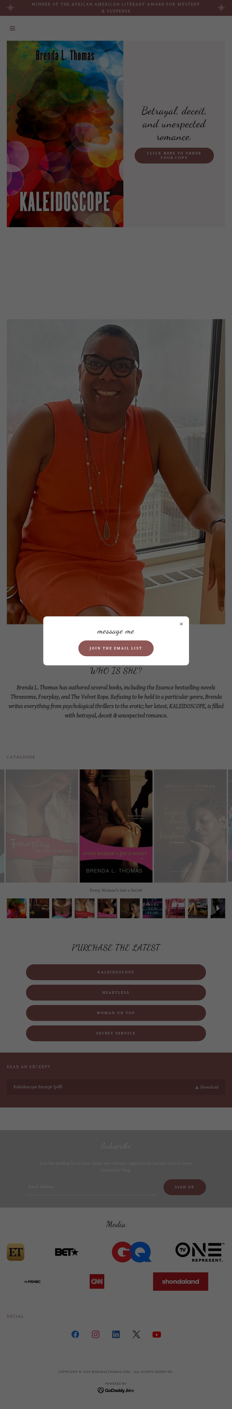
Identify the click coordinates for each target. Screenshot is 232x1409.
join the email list (116, 648)
